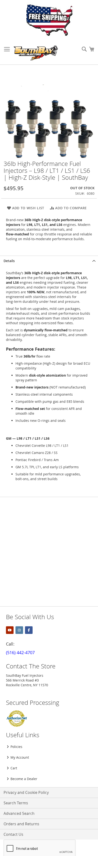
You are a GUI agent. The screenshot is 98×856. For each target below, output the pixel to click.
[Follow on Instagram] (19, 630)
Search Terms (16, 803)
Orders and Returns (21, 823)
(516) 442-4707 (20, 652)
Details (9, 261)
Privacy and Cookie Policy (26, 792)
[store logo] (36, 52)
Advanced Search (19, 813)
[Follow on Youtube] (10, 630)
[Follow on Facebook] (29, 630)
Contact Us (13, 834)
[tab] (49, 261)
